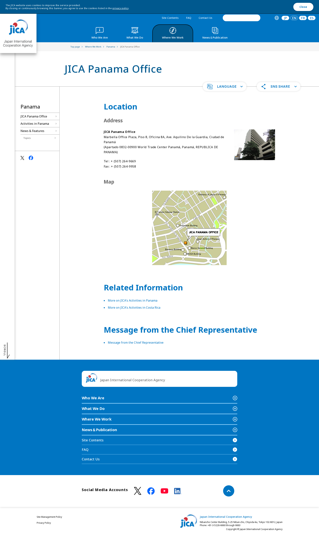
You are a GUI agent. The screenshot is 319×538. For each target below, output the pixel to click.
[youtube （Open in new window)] (164, 491)
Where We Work (97, 419)
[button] (224, 86)
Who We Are (93, 397)
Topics (27, 138)
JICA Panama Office (33, 116)
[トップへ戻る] (228, 490)
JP (285, 18)
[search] (241, 18)
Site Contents (170, 18)
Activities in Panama (34, 124)
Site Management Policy (49, 516)
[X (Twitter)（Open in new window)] (137, 491)
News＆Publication (99, 429)
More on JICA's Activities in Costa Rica (134, 307)
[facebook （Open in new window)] (151, 491)
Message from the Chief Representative (136, 342)
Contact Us (205, 18)
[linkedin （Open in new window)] (178, 491)
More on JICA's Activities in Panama (132, 300)
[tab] (276, 18)
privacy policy (120, 8)
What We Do (93, 408)
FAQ (188, 18)
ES (312, 18)
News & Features (32, 131)
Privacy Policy (44, 522)
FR (303, 18)
